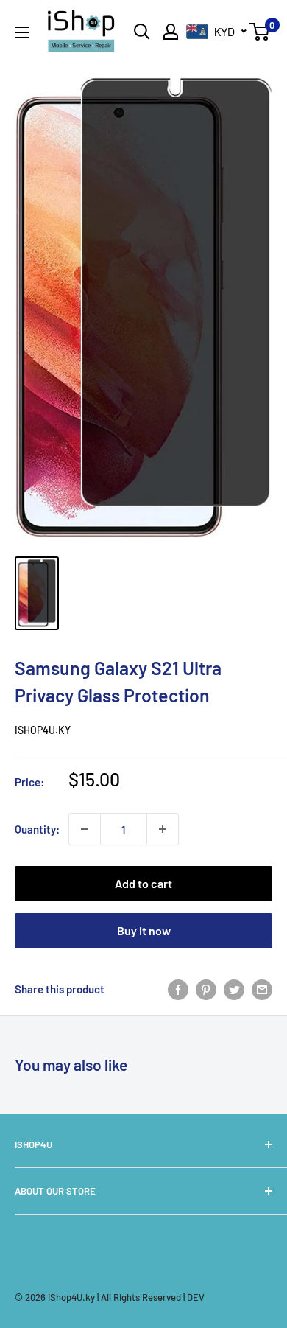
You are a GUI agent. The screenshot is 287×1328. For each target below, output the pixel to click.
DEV (196, 1297)
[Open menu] (22, 32)
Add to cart (143, 883)
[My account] (170, 32)
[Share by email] (262, 989)
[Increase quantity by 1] (162, 829)
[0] (260, 32)
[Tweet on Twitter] (234, 989)
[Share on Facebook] (178, 989)
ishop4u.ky (43, 730)
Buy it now (144, 930)
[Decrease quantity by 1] (84, 829)
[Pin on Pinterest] (206, 989)
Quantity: (37, 829)
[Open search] (142, 32)
